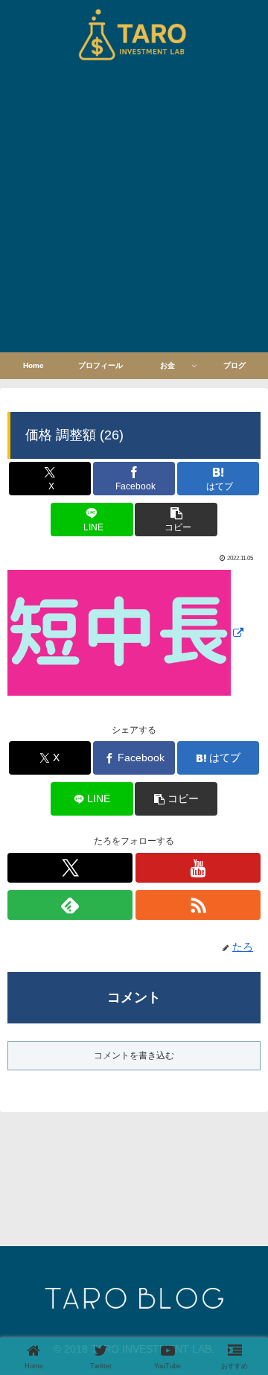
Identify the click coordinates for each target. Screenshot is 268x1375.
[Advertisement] (134, 211)
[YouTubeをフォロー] (198, 868)
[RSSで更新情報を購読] (198, 905)
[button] (176, 519)
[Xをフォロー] (70, 868)
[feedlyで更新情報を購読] (70, 905)
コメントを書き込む (134, 1055)
